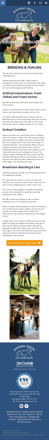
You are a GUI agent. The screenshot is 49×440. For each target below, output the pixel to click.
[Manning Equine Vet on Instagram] (29, 2)
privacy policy (6, 435)
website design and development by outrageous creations (28, 435)
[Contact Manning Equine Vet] (40, 2)
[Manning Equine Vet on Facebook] (35, 2)
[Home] (46, 2)
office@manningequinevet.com (24, 401)
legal (12, 435)
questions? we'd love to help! (22, 243)
